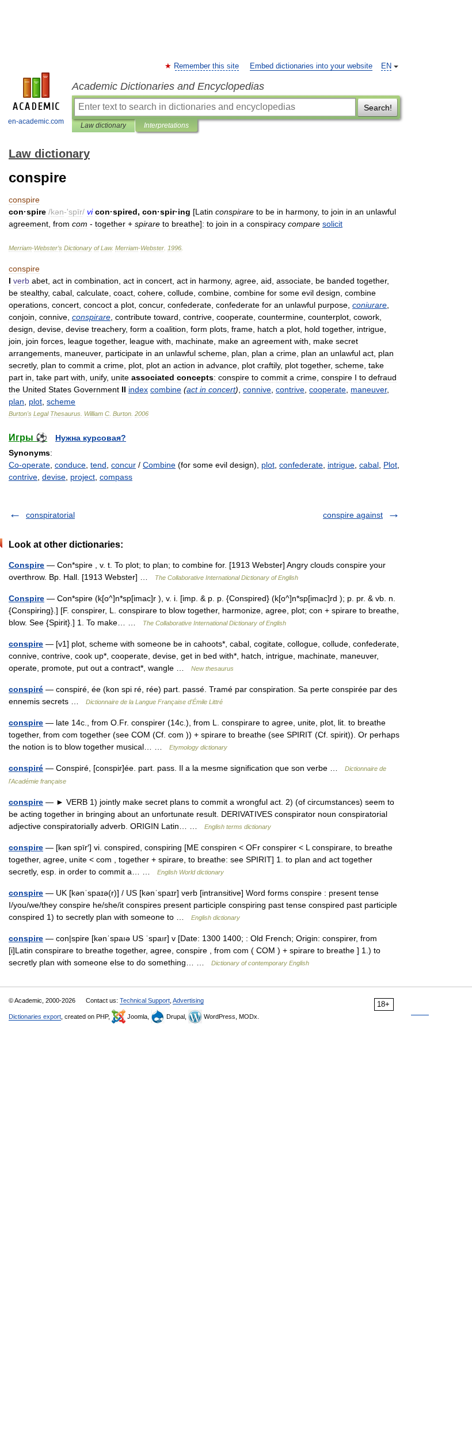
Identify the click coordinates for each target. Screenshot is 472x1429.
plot (268, 464)
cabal (369, 464)
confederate (301, 464)
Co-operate (29, 464)
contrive (23, 477)
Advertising (188, 1000)
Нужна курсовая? (90, 437)
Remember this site (207, 66)
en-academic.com (36, 121)
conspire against (353, 514)
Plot (390, 464)
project (82, 477)
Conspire (26, 565)
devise (54, 477)
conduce (70, 464)
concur (123, 464)
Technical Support (145, 1000)
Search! (378, 107)
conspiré (26, 689)
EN (386, 66)
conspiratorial (50, 514)
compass (116, 477)
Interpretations (166, 125)
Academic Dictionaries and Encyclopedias (168, 86)
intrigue (341, 464)
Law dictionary (103, 125)
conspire (26, 643)
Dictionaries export (35, 1016)
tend (98, 464)
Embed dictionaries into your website (311, 66)
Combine (159, 464)
